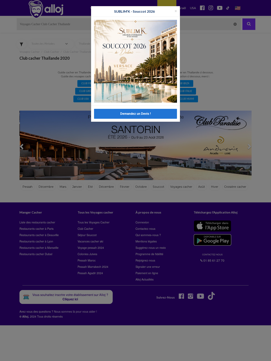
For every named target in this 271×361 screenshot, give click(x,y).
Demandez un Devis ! (135, 114)
